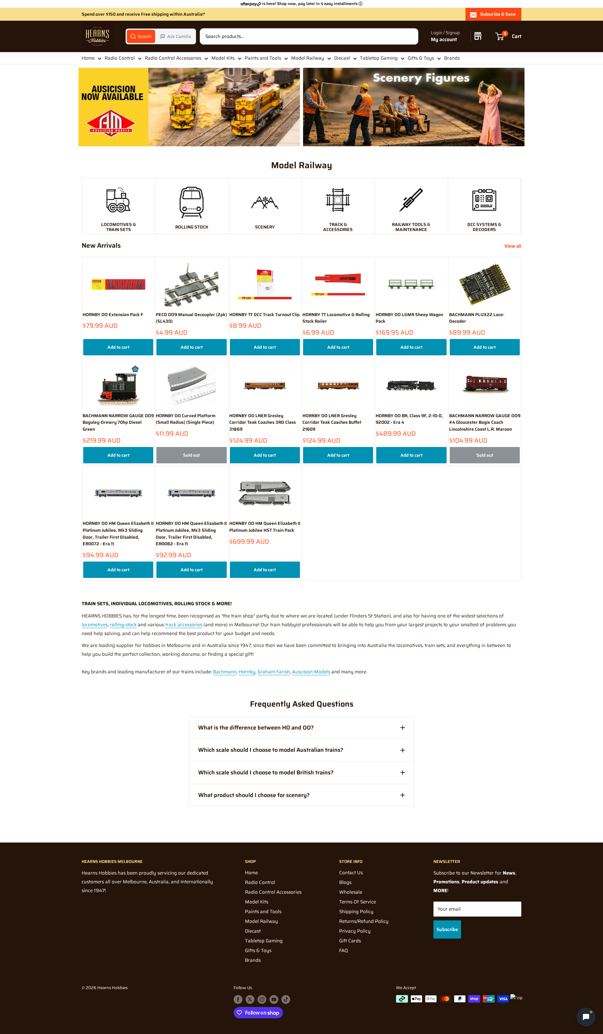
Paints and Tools (263, 58)
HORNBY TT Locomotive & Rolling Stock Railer (336, 318)
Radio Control (120, 58)
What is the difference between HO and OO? (256, 727)
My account (444, 40)
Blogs (345, 882)
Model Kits (223, 58)
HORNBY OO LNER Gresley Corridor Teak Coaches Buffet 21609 (331, 422)
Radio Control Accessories (173, 58)
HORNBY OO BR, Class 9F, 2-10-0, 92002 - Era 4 (409, 419)
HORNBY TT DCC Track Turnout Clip (264, 314)
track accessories (183, 624)
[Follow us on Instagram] (262, 999)
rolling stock (123, 624)
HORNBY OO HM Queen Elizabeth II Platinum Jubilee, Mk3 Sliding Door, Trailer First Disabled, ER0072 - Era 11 (118, 533)
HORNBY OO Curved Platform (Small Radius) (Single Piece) (185, 419)
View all (513, 246)
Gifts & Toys (421, 58)
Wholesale (350, 892)
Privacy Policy (355, 931)
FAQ (343, 950)
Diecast (342, 58)
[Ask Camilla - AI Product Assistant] (586, 1015)
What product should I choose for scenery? (254, 795)
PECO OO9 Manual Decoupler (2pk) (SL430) (191, 318)
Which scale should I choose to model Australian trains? (270, 750)
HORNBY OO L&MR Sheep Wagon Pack (409, 318)
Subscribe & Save (498, 14)
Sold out (191, 455)
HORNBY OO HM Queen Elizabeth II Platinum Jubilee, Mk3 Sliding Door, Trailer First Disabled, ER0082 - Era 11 (191, 533)
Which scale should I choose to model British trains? (266, 772)
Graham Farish (274, 672)
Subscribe (447, 929)
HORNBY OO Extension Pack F (113, 314)
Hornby (247, 672)
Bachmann (224, 672)
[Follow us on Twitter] (250, 999)
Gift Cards (350, 941)
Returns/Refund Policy (363, 921)
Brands (452, 58)
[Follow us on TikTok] (285, 999)
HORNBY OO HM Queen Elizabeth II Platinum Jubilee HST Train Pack (264, 527)
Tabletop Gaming (379, 58)
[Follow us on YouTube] (273, 999)
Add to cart (118, 347)
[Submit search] (410, 36)
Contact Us (351, 872)
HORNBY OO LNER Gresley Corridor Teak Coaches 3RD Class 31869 (262, 422)
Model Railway (307, 58)
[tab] (141, 36)
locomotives (95, 624)
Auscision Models (311, 672)
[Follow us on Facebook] (238, 999)
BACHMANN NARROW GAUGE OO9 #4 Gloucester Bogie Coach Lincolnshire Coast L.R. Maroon (484, 422)
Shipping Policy (356, 911)
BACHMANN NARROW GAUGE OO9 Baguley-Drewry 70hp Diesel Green (118, 422)
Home (88, 58)
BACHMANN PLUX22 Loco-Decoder (476, 318)
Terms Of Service (357, 902)
